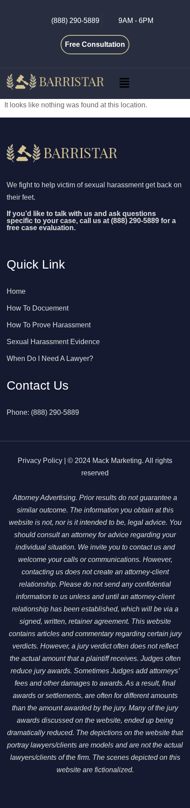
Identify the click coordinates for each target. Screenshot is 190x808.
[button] (124, 83)
